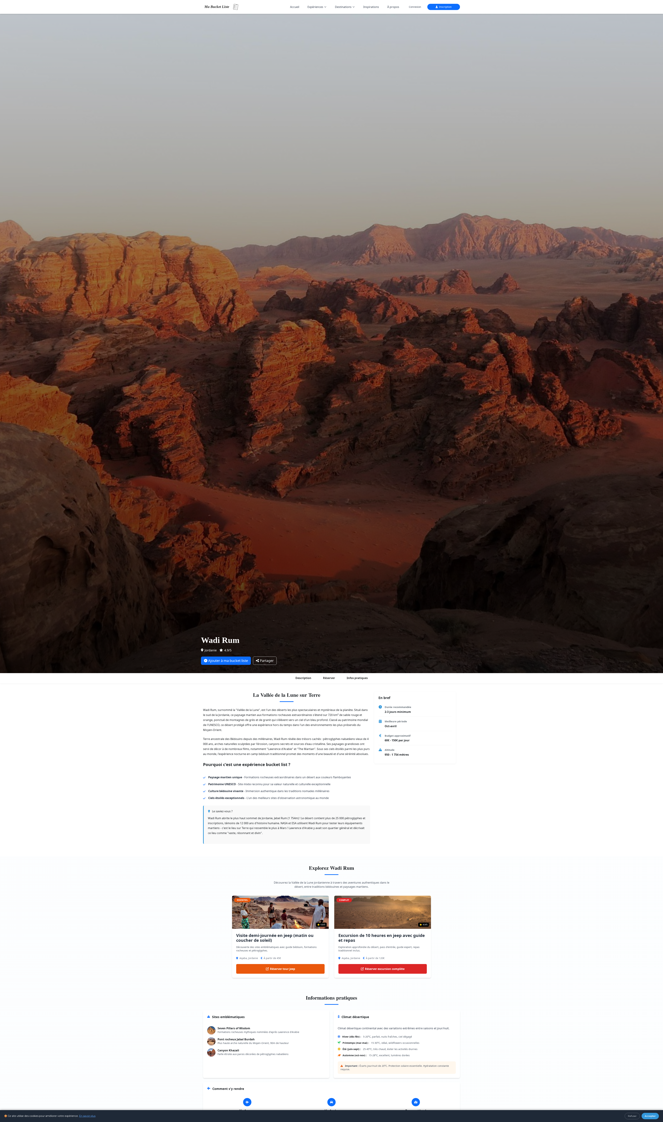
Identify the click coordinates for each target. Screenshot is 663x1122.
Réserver (329, 678)
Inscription (445, 6)
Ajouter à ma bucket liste (227, 660)
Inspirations (371, 7)
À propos (393, 7)
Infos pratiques (357, 678)
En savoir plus (87, 1116)
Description (303, 678)
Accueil (294, 7)
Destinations (343, 7)
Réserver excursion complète (385, 969)
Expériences (315, 7)
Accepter (650, 1116)
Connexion (415, 6)
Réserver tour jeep (282, 969)
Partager (266, 660)
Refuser (632, 1116)
